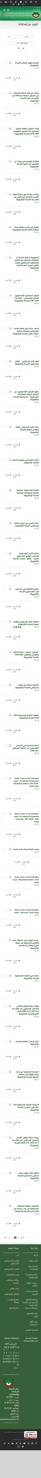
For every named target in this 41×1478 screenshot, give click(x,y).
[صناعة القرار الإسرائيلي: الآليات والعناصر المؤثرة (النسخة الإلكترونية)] (7, 428)
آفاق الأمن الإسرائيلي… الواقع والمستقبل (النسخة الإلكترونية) (27, 363)
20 (11, 1359)
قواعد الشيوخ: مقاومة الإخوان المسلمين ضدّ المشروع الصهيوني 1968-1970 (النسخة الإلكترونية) (26, 131)
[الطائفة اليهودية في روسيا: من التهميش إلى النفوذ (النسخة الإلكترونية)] (7, 163)
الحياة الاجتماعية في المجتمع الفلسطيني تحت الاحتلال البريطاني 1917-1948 (26, 748)
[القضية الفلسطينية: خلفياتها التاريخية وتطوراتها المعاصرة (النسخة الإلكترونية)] (7, 492)
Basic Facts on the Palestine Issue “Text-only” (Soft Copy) (26, 911)
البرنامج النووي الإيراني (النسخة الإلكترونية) (27, 64)
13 (11, 1356)
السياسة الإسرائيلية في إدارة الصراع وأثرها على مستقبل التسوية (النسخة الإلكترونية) (27, 1074)
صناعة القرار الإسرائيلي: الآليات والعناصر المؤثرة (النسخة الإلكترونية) (27, 429)
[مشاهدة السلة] (23, 48)
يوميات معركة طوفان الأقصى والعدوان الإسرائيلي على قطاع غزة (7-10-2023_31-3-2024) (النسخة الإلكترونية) (25, 1141)
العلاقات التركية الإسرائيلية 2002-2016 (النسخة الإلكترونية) (26, 717)
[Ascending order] (9, 36)
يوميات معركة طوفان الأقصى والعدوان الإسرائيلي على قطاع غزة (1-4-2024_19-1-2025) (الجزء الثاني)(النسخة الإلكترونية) (25, 1010)
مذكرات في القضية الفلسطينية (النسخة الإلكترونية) (27, 977)
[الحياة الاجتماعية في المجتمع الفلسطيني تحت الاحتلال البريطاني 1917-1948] (7, 747)
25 (16, 1362)
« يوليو (16, 1368)
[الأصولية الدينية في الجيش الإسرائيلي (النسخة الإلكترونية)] (7, 686)
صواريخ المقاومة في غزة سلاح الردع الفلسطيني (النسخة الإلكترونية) (27, 591)
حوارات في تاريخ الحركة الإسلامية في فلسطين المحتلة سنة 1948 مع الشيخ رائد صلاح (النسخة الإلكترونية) (25, 97)
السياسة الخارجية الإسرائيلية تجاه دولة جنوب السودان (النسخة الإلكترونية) (26, 1107)
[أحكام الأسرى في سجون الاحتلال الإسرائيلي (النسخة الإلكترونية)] (7, 525)
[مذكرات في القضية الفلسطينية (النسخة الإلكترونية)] (7, 977)
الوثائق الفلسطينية (12, 1294)
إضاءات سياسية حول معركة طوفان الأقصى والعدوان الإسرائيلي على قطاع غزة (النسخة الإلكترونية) (25, 197)
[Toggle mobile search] (8, 10)
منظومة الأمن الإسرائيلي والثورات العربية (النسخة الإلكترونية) (26, 623)
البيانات (7, 78)
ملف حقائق (14, 1288)
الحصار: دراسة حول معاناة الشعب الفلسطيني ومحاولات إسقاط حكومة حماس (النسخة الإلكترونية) (26, 331)
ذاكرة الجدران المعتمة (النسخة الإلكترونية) (27, 1043)
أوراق (35, 1255)
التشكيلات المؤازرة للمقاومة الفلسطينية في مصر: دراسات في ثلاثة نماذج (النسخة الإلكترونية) (26, 1208)
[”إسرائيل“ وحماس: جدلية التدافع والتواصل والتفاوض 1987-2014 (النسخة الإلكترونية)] (7, 653)
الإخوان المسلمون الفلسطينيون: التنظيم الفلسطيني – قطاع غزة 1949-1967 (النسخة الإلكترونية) (26, 298)
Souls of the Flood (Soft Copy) (26, 849)
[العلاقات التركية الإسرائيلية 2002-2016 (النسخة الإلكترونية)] (7, 717)
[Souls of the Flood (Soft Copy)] (7, 851)
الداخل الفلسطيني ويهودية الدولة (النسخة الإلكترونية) (25, 461)
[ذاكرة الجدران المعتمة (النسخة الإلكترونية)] (7, 1043)
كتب (17, 1255)
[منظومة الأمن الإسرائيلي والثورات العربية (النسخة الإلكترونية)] (7, 623)
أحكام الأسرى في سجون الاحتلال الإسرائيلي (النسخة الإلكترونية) (26, 524)
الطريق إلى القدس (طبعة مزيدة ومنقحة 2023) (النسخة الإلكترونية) (26, 228)
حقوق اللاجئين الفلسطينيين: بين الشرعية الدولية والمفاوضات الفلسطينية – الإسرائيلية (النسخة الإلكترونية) (26, 395)
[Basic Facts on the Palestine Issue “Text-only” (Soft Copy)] (7, 912)
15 (6, 1356)
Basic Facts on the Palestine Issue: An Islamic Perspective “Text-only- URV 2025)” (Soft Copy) (26, 817)
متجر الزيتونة (14, 1308)
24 (18, 1362)
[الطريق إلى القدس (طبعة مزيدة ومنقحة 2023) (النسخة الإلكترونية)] (7, 229)
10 (18, 1356)
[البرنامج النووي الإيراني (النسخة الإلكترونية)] (7, 64)
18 (16, 1359)
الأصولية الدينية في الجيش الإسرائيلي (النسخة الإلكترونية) (27, 686)
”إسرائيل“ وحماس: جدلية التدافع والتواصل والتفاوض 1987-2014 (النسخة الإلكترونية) (26, 654)
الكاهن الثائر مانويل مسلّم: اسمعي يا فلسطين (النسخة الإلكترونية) (28, 1175)
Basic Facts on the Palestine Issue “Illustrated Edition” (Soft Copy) (26, 879)
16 (4, 1356)
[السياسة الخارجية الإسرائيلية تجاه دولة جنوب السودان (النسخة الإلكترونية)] (7, 1106)
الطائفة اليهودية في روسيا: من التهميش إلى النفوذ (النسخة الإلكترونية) (26, 164)
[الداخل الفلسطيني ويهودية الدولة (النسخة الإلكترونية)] (7, 461)
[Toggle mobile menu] (4, 10)
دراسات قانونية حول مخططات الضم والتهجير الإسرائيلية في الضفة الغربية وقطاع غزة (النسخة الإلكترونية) (25, 944)
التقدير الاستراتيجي (11, 1269)
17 (18, 1359)
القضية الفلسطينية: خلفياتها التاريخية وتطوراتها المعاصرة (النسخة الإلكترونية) (28, 493)
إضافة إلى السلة (15, 79)
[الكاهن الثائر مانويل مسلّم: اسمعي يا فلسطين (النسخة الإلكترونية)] (7, 1175)
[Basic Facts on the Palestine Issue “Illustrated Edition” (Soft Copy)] (7, 879)
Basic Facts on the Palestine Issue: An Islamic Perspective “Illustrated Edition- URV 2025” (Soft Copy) (26, 782)
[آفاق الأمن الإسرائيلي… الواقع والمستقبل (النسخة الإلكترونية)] (7, 363)
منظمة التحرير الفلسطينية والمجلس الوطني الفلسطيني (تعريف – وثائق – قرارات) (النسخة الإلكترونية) (26, 557)
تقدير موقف (33, 1261)
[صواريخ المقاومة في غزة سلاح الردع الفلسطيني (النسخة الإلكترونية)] (7, 590)
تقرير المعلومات (12, 1275)
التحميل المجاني (31, 1330)
